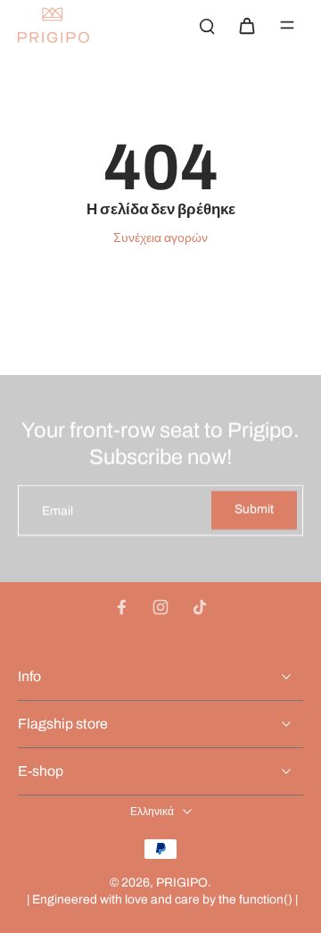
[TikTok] (199, 607)
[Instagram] (160, 607)
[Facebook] (121, 607)
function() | (268, 899)
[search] (206, 25)
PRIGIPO (182, 882)
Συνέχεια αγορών (160, 238)
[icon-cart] (246, 25)
